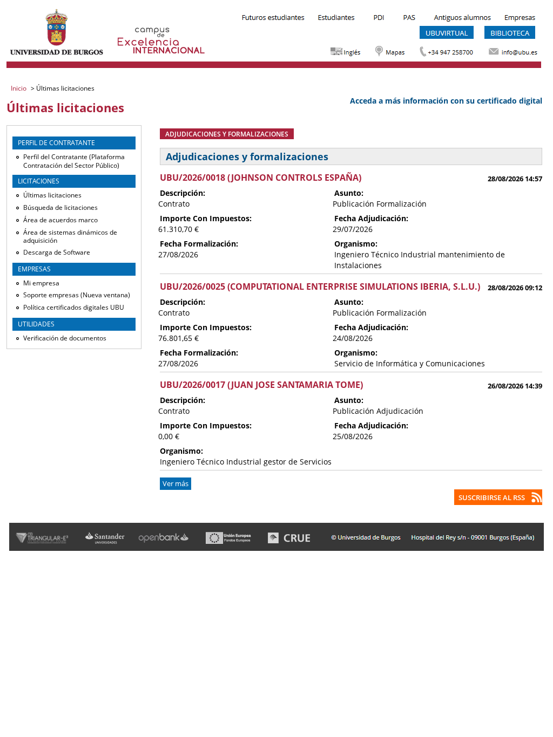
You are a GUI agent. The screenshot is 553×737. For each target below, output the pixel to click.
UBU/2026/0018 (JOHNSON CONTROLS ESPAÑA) (260, 177)
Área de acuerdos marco (60, 219)
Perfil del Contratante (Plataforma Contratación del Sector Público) (74, 161)
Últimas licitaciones (52, 195)
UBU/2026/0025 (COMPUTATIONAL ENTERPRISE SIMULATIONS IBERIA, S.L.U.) (320, 286)
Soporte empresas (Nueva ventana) (76, 294)
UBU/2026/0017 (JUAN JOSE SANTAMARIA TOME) (261, 385)
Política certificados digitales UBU (73, 307)
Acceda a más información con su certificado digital (446, 100)
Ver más (175, 483)
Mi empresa (41, 283)
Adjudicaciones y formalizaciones (226, 133)
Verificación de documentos (64, 338)
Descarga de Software (56, 252)
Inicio (19, 88)
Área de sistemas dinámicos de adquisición (70, 236)
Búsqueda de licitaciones (60, 207)
